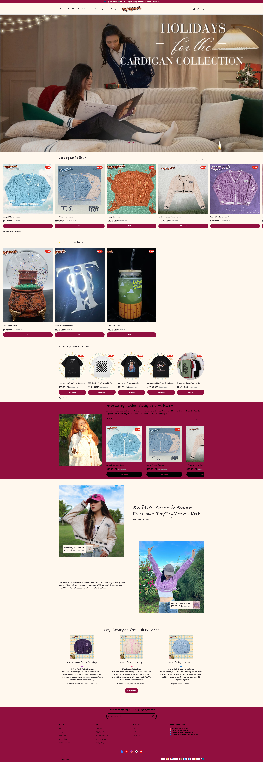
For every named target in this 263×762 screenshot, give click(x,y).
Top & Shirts (62, 735)
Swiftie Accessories (85, 8)
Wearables (71, 8)
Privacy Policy (100, 743)
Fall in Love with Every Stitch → (13, 232)
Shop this (109, 419)
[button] (194, 9)
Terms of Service (101, 739)
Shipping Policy (100, 732)
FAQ (134, 728)
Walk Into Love (131, 690)
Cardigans (62, 732)
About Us (99, 728)
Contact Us (136, 735)
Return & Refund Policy (103, 735)
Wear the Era (132, 142)
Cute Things (99, 8)
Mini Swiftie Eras (64, 739)
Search (61, 728)
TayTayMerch (66, 760)
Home (62, 8)
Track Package (112, 8)
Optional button (141, 519)
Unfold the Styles (64, 398)
